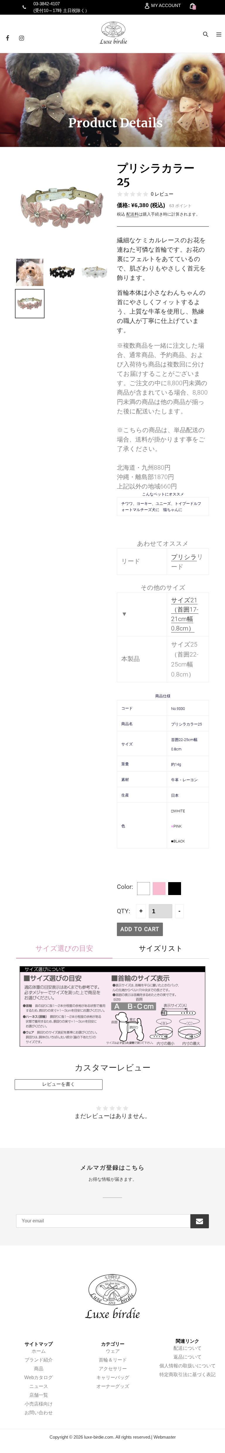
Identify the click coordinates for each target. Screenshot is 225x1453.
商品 (38, 1368)
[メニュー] (219, 33)
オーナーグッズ (112, 1386)
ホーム (39, 1351)
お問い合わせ (39, 1412)
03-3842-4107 (46, 3)
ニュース (38, 1386)
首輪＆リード (113, 1359)
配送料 (132, 214)
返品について (187, 1356)
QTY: (123, 911)
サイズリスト (161, 948)
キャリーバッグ (112, 1377)
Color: (125, 886)
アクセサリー (113, 1368)
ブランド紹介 (39, 1359)
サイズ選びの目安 (64, 948)
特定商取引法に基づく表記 (187, 1374)
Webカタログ (38, 1377)
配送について (187, 1348)
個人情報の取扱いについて (187, 1365)
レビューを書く (58, 1084)
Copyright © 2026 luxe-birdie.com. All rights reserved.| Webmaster (113, 1437)
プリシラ (184, 557)
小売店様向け (39, 1403)
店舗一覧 (38, 1395)
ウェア (113, 1351)
